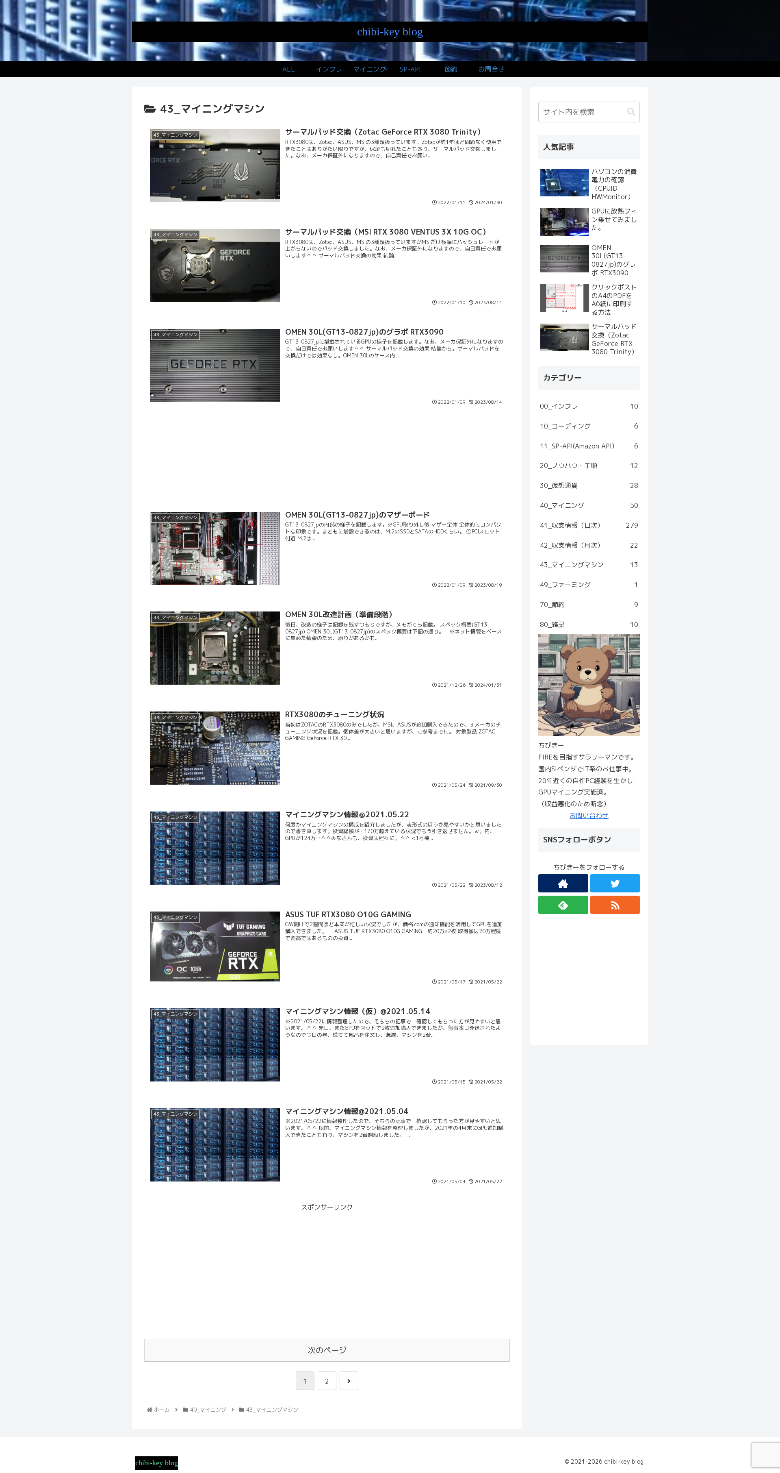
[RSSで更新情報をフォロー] (615, 905)
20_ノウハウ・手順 (589, 465)
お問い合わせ (589, 815)
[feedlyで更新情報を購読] (563, 905)
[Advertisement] (327, 463)
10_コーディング (589, 426)
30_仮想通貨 (589, 485)
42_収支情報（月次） (589, 545)
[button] (631, 112)
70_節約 (589, 604)
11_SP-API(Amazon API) (589, 446)
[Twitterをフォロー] (615, 883)
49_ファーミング (589, 584)
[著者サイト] (563, 883)
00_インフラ (589, 406)
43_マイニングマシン (589, 564)
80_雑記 (589, 624)
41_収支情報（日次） (589, 525)
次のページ (327, 1350)
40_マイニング (589, 505)
